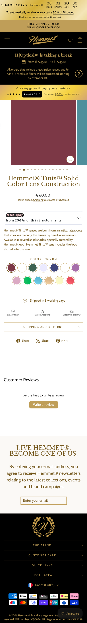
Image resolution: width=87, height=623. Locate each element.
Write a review (43, 404)
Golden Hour (48, 280)
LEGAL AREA (42, 575)
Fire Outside (70, 280)
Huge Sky (38, 280)
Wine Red (11, 267)
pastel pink (16, 280)
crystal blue (43, 267)
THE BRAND (42, 545)
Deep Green (32, 267)
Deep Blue (54, 267)
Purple (75, 267)
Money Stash (27, 280)
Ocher (64, 267)
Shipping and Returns (43, 327)
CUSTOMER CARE (42, 555)
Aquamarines (22, 267)
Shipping (38, 199)
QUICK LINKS (42, 565)
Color (43, 259)
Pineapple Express (59, 280)
